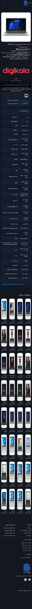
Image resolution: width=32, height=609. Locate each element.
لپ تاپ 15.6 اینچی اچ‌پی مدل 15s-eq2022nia (28, 512)
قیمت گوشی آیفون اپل (10, 530)
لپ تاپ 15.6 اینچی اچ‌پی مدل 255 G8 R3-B (20, 349)
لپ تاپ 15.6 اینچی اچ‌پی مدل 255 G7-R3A (20, 403)
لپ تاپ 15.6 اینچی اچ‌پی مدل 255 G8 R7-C (28, 376)
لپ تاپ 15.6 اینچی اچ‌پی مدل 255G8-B (28, 322)
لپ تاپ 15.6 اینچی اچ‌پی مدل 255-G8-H (28, 430)
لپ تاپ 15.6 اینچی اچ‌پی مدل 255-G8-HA (12, 430)
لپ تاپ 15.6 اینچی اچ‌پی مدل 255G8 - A (20, 322)
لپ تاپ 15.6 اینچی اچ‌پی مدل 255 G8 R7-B (4, 349)
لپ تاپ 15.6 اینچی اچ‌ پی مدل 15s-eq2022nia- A (4, 485)
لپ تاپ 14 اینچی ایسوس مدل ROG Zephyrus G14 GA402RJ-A (4, 430)
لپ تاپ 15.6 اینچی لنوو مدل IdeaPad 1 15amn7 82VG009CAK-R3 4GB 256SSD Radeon (12, 322)
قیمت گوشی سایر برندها (9, 535)
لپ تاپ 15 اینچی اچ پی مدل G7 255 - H (12, 376)
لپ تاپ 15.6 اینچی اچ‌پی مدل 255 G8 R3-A (4, 376)
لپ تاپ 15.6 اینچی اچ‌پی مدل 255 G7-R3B (12, 403)
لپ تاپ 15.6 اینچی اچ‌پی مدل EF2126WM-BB (4, 458)
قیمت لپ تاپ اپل (27, 550)
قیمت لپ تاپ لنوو (27, 548)
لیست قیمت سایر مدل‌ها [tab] (13, 104)
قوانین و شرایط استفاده (26, 530)
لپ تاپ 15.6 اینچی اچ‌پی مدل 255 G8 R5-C (12, 349)
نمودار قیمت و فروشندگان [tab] (12, 100)
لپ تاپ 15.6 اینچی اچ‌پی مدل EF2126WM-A (20, 512)
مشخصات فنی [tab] (24, 100)
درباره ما (29, 528)
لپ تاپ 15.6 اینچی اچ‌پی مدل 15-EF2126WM (12, 512)
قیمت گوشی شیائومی (10, 533)
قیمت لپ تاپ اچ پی (26, 545)
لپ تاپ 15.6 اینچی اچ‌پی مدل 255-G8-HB (20, 430)
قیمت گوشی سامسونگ (9, 528)
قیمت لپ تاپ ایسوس (26, 543)
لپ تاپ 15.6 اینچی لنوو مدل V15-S (4, 512)
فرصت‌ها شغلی (27, 533)
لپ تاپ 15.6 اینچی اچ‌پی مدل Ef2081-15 (28, 458)
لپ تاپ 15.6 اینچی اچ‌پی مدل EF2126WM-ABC (12, 485)
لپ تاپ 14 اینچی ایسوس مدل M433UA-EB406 (20, 458)
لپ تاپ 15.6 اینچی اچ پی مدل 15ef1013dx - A (4, 322)
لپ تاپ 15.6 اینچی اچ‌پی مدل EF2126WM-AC (12, 458)
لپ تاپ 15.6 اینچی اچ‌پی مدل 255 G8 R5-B (28, 349)
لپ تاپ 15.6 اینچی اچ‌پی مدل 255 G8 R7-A (28, 403)
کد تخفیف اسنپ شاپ (26, 557)
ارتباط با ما (28, 535)
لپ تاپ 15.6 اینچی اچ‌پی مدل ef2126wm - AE (20, 485)
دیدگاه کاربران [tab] (25, 104)
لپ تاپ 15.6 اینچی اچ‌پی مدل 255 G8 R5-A (20, 376)
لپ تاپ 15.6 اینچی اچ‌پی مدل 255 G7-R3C (4, 403)
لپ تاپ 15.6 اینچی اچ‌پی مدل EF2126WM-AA (28, 485)
